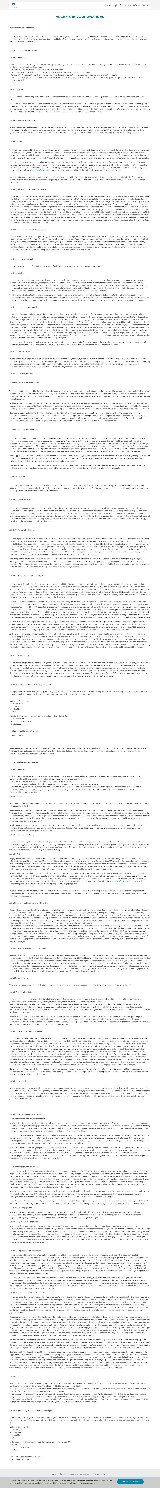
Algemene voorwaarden (80, 1474)
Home (108, 5)
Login (115, 5)
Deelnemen (125, 5)
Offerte (136, 5)
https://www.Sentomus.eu (40, 170)
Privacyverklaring (100, 1474)
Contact (146, 5)
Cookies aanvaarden (130, 1481)
